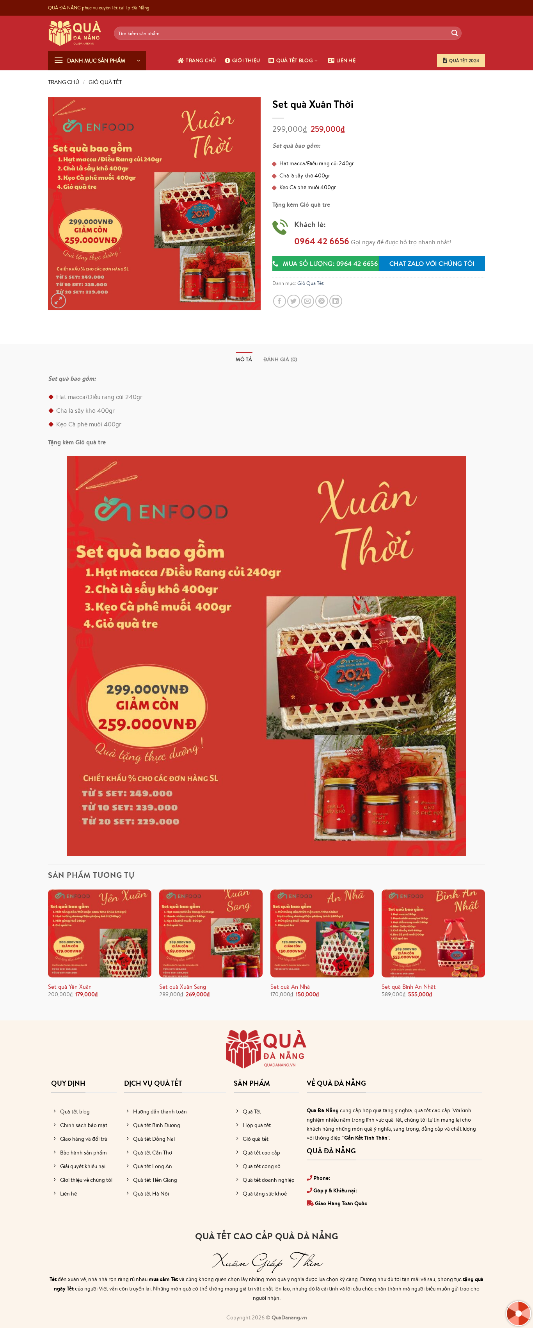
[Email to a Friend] (307, 301)
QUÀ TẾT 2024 (464, 60)
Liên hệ (345, 60)
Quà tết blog (294, 60)
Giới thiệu (246, 60)
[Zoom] (58, 300)
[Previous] (48, 950)
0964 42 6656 (321, 241)
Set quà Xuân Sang (182, 986)
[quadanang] (75, 33)
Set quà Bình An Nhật (409, 986)
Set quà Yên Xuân (70, 986)
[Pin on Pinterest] (321, 301)
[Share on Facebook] (279, 301)
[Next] (484, 950)
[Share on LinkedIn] (335, 301)
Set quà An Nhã (290, 986)
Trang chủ (201, 60)
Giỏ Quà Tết (105, 82)
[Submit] (454, 33)
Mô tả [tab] (244, 359)
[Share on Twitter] (293, 301)
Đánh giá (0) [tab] (280, 359)
